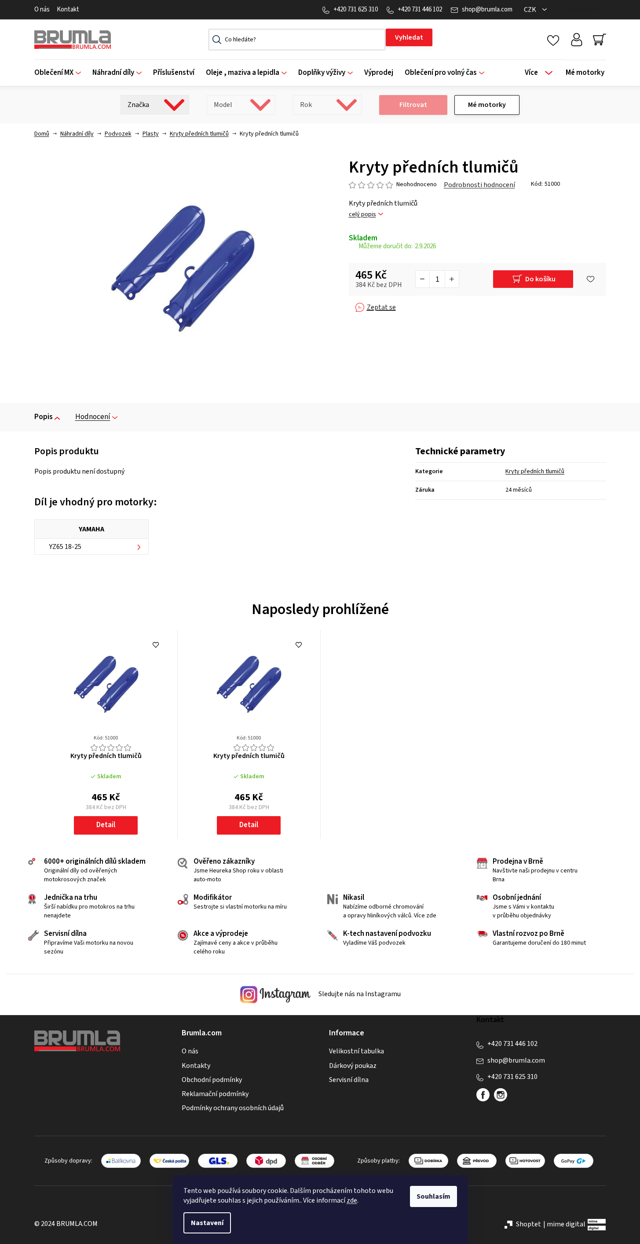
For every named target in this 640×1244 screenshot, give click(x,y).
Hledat (409, 37)
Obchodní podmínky (212, 1080)
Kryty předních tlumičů (534, 471)
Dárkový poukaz (353, 1066)
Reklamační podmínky (215, 1094)
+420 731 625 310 (355, 9)
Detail (105, 825)
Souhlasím (433, 1196)
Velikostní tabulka (356, 1051)
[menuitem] (60, 73)
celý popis (362, 214)
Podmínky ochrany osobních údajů (233, 1108)
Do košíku (540, 279)
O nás (42, 9)
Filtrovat (413, 105)
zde (352, 1200)
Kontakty (196, 1066)
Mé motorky (487, 105)
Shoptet (528, 1224)
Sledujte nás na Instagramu (359, 994)
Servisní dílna (349, 1080)
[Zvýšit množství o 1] (452, 279)
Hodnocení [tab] (92, 417)
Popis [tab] (43, 417)
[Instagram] (500, 1094)
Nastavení (207, 1223)
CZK (531, 10)
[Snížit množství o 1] (423, 279)
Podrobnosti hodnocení (479, 185)
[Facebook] (483, 1094)
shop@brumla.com (487, 9)
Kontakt (68, 9)
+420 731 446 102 (420, 9)
